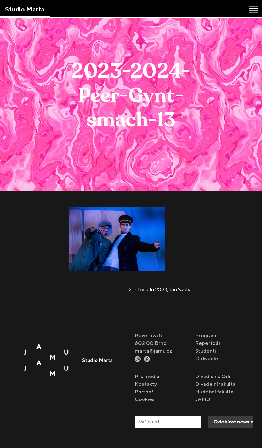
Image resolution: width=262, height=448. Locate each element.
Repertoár (207, 343)
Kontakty (146, 384)
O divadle (206, 358)
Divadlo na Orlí (212, 376)
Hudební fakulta (214, 392)
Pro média (147, 376)
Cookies (144, 399)
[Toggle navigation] (253, 10)
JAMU (202, 399)
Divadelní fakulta (215, 384)
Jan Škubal (181, 290)
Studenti (205, 351)
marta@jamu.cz (153, 351)
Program (205, 335)
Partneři (145, 392)
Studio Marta (24, 9)
